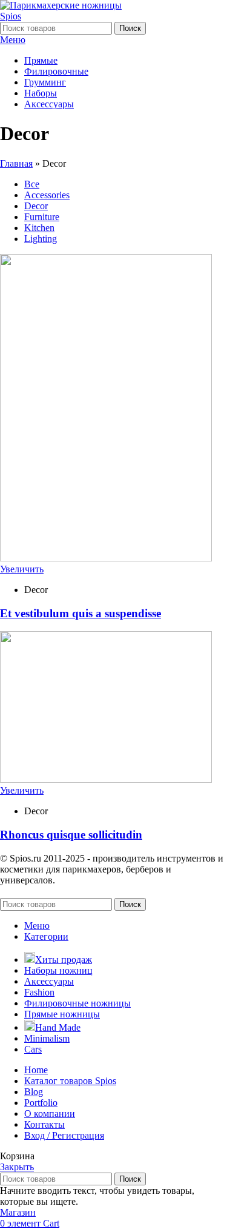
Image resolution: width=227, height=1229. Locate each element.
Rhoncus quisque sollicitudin (71, 834)
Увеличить (22, 569)
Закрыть (17, 1167)
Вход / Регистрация (64, 1135)
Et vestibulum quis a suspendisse (80, 613)
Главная (16, 163)
